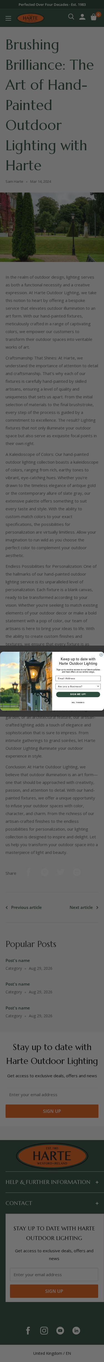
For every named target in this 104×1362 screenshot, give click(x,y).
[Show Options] (98, 686)
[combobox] (77, 686)
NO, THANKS (78, 702)
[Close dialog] (101, 654)
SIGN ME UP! (78, 694)
